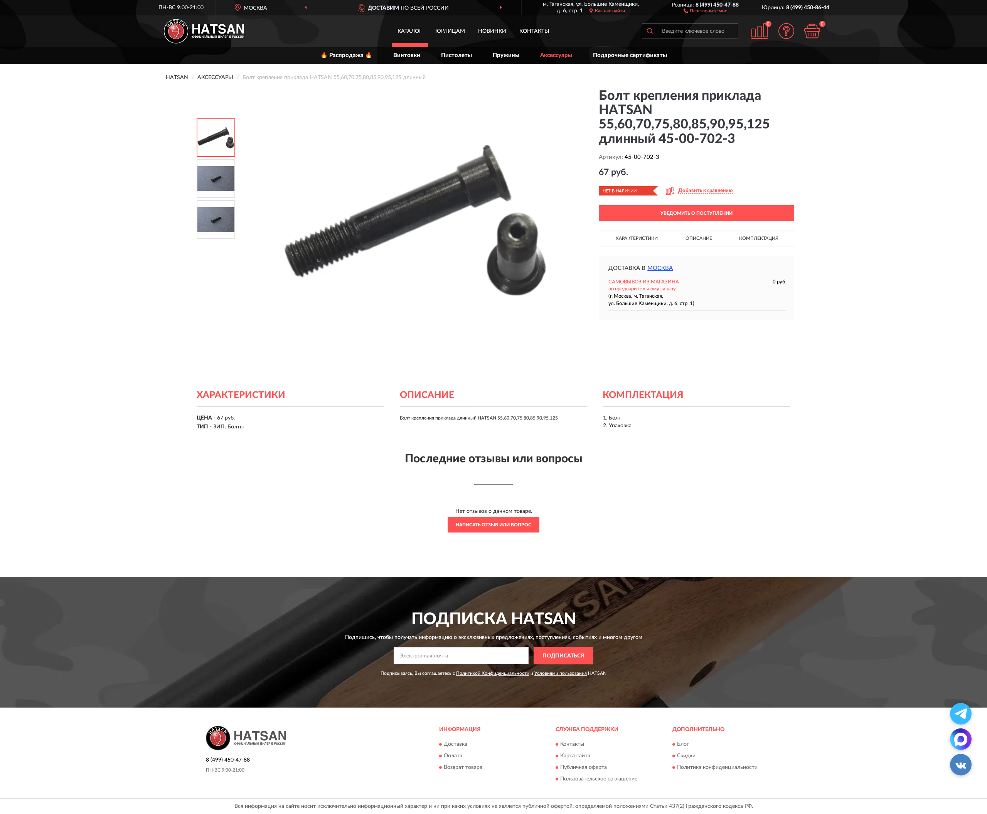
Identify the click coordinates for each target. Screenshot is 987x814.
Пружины (506, 55)
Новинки (492, 31)
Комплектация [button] (758, 238)
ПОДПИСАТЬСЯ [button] (563, 656)
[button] (705, 10)
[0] (812, 31)
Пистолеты (456, 55)
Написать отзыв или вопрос (493, 524)
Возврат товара (463, 767)
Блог (683, 744)
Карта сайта (575, 756)
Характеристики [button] (637, 238)
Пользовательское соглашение (598, 779)
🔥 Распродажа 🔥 (346, 55)
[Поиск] (649, 31)
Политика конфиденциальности (717, 767)
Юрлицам (450, 31)
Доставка (455, 744)
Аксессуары (556, 55)
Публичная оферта (583, 767)
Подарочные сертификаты (630, 55)
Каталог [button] (409, 31)
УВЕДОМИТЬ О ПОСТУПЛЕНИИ (696, 213)
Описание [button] (699, 238)
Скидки (686, 756)
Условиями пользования (560, 673)
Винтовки (406, 55)
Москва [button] (660, 268)
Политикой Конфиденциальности (492, 673)
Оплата (453, 756)
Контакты (534, 31)
